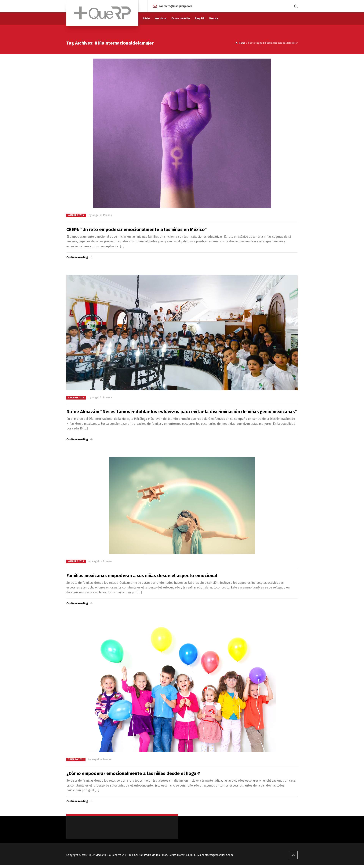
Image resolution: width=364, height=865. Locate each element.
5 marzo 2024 (76, 397)
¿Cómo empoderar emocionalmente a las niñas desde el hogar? (133, 773)
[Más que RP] (102, 13)
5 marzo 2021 (76, 759)
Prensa (107, 215)
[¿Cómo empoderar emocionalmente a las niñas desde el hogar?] (182, 686)
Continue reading (77, 257)
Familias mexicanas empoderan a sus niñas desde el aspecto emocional (141, 575)
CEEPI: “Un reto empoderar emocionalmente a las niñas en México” (136, 229)
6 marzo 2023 (76, 561)
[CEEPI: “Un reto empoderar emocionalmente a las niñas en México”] (182, 133)
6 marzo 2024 (76, 215)
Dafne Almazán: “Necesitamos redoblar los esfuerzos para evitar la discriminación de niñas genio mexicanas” (181, 411)
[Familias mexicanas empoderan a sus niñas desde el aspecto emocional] (182, 505)
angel (95, 215)
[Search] (295, 6)
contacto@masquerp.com (175, 6)
